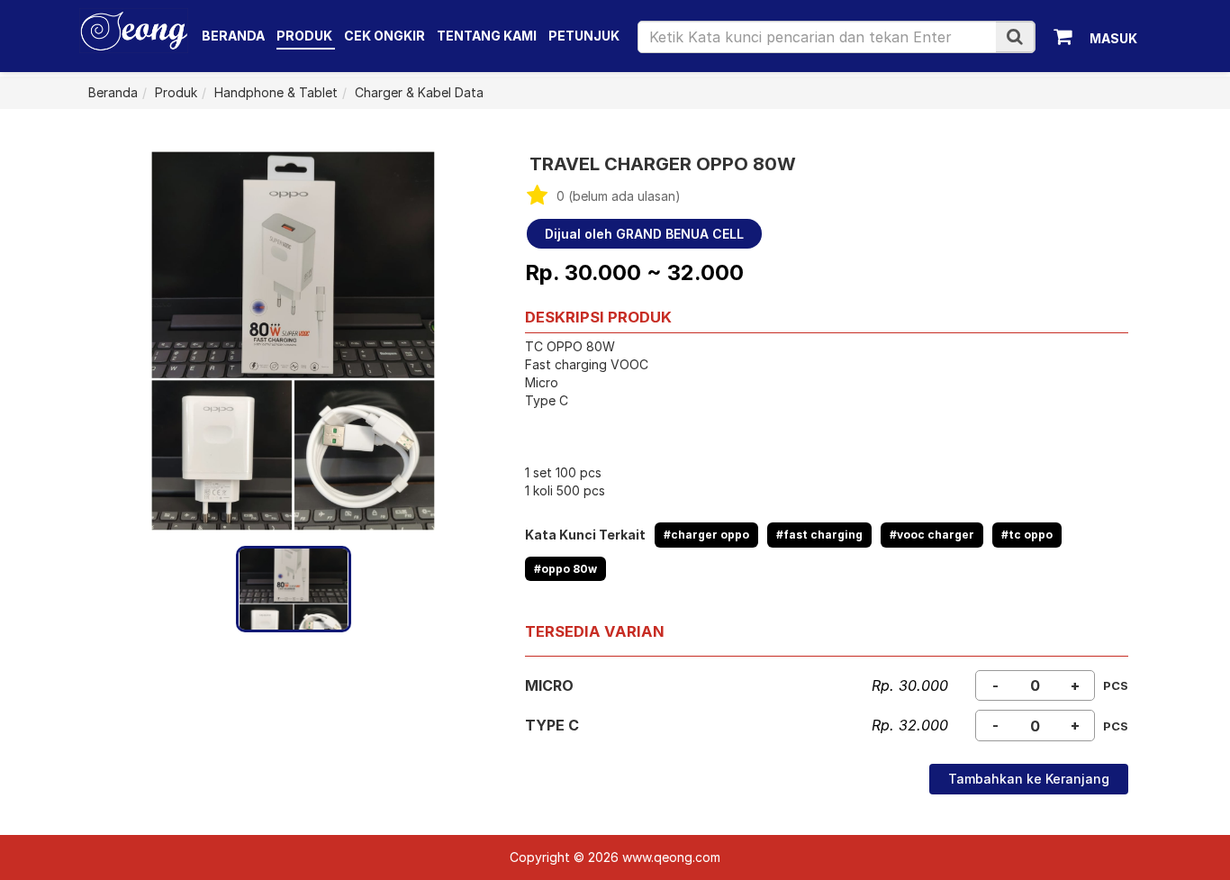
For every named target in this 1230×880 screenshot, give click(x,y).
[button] (1015, 36)
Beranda (233, 35)
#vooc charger (932, 534)
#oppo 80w (565, 569)
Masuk (1113, 38)
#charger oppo (706, 534)
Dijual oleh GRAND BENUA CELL (644, 233)
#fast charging (819, 534)
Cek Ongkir (384, 35)
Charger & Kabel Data (419, 92)
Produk (305, 35)
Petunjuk (584, 35)
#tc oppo (1027, 534)
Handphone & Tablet (276, 92)
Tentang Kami (487, 35)
